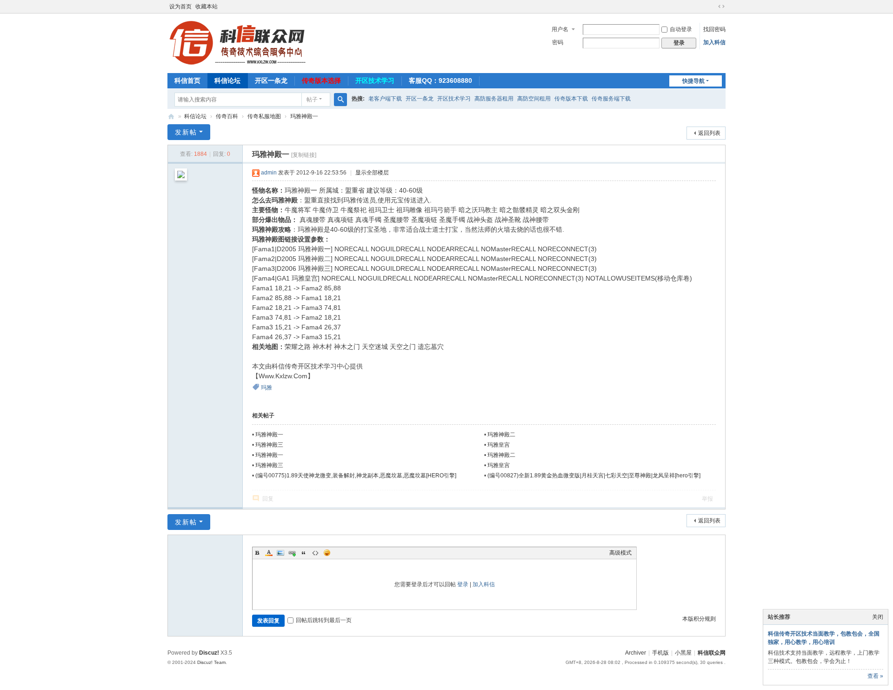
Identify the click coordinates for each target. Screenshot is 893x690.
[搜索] (340, 99)
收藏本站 (206, 6)
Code (315, 552)
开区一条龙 (271, 80)
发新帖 (186, 132)
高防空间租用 (534, 98)
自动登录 (681, 29)
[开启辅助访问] (712, 6)
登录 (462, 584)
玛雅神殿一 (304, 116)
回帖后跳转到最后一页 (324, 620)
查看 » (875, 676)
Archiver (635, 653)
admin (269, 172)
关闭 (877, 617)
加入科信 (714, 42)
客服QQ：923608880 (440, 80)
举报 (707, 499)
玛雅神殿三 (269, 445)
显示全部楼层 (372, 172)
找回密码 (714, 29)
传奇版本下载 (571, 98)
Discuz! (209, 653)
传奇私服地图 (264, 116)
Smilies (327, 552)
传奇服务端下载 (611, 98)
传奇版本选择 (321, 80)
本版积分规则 (699, 619)
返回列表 (709, 133)
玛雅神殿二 (501, 434)
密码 (557, 42)
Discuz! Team (211, 662)
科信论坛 (227, 80)
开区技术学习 (374, 80)
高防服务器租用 (493, 98)
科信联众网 (712, 653)
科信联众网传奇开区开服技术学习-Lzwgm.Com (171, 116)
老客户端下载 (385, 98)
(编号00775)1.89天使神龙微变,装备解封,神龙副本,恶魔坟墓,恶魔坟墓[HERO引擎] (355, 475)
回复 (267, 499)
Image (280, 552)
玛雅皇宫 (498, 445)
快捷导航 (693, 81)
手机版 (660, 653)
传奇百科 (227, 116)
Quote (303, 552)
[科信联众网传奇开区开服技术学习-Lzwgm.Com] (237, 42)
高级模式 (620, 552)
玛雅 (266, 387)
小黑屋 (683, 653)
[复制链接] (303, 155)
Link (292, 552)
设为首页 (180, 6)
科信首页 (187, 80)
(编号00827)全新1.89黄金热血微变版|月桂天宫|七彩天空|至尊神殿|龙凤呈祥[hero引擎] (593, 475)
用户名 (560, 29)
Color (268, 552)
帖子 (312, 99)
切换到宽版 (721, 6)
